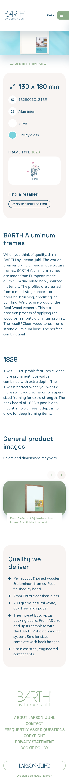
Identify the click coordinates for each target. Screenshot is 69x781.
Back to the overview (30, 64)
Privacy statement (34, 741)
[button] (61, 475)
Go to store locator (31, 204)
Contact (34, 723)
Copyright (34, 735)
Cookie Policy (34, 747)
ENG (49, 15)
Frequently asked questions (35, 729)
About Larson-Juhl (34, 717)
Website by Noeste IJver (34, 775)
